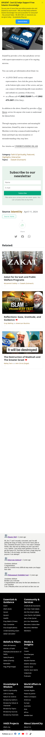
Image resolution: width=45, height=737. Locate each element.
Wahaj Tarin (8, 363)
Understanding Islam (11, 631)
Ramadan (6, 664)
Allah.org (6, 727)
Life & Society (8, 694)
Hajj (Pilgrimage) (9, 667)
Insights (27, 657)
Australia (27, 706)
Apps (26, 648)
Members (27, 631)
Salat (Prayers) (8, 657)
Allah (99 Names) (9, 645)
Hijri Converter (8, 624)
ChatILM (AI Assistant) (32, 606)
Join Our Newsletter (31, 621)
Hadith (5, 618)
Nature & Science (9, 697)
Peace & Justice (29, 694)
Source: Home (9, 216)
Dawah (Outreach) (18, 159)
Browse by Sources (10, 712)
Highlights (6, 157)
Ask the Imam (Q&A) (31, 612)
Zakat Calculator (9, 634)
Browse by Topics (9, 709)
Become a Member (31, 628)
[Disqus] (22, 560)
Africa (26, 712)
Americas (27, 700)
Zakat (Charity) (8, 660)
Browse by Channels (10, 715)
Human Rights (29, 690)
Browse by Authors (10, 700)
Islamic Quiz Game (31, 670)
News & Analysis (30, 697)
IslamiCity (17, 211)
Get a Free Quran (30, 618)
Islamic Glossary (30, 664)
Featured (30, 154)
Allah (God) (7, 609)
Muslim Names (29, 660)
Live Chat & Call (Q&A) (32, 615)
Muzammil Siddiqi (11, 283)
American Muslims (23, 323)
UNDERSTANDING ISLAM (26, 146)
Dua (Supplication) (10, 628)
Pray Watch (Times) (10, 621)
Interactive (16, 157)
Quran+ (6, 615)
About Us (27, 727)
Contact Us (28, 730)
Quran (5, 612)
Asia (25, 709)
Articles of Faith (9, 648)
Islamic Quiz (28, 667)
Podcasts (27, 676)
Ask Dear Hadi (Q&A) (31, 609)
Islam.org (6, 730)
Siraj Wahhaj (9, 323)
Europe (26, 703)
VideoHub (27, 673)
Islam (5, 606)
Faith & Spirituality (18, 154)
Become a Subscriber (32, 624)
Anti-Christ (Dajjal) (22, 363)
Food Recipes (29, 654)
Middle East (28, 715)
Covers (26, 651)
